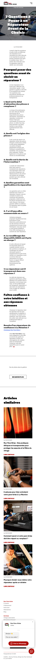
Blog (5, 612)
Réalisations (7, 609)
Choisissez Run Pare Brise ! (12, 330)
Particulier (7, 607)
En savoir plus (18, 377)
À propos (6, 603)
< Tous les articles (18, 7)
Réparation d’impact (9, 620)
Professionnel (7, 605)
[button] (33, 622)
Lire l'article (9, 454)
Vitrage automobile (9, 618)
